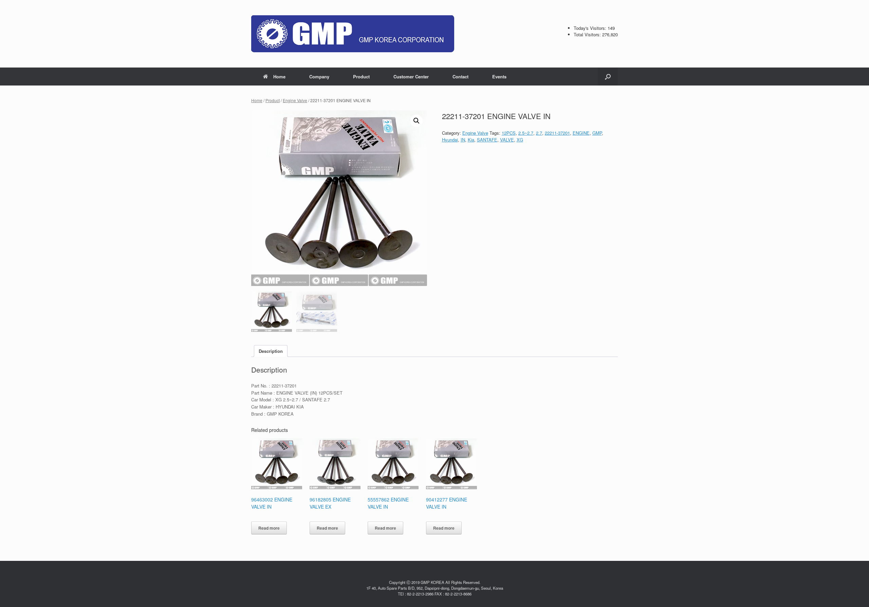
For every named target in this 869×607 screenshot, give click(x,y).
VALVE (507, 139)
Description (271, 351)
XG (520, 139)
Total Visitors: (588, 34)
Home (279, 76)
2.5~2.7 (525, 133)
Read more (269, 528)
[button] (608, 77)
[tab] (271, 351)
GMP (597, 133)
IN (463, 139)
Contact (460, 76)
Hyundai (450, 139)
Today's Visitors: (591, 28)
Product (361, 76)
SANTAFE (487, 139)
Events (499, 76)
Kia (471, 139)
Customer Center (411, 76)
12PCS (509, 133)
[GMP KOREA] (352, 33)
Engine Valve (295, 100)
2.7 (539, 133)
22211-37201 (557, 133)
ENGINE (581, 133)
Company (319, 76)
